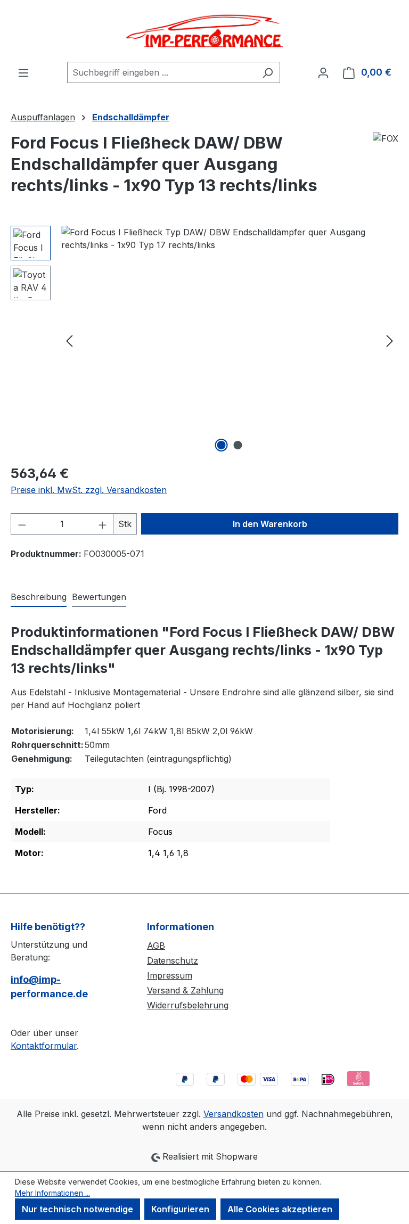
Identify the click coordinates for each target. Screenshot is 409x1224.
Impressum (169, 975)
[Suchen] (267, 72)
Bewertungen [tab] (99, 597)
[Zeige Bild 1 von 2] (221, 445)
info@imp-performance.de (49, 986)
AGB (156, 945)
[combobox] (161, 72)
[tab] (39, 597)
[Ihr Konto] (323, 72)
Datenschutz (172, 960)
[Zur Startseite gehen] (204, 31)
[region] (204, 340)
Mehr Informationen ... (52, 1192)
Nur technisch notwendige (77, 1209)
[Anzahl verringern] (22, 524)
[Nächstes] (390, 340)
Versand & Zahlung (185, 990)
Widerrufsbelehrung (187, 1005)
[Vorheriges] (69, 340)
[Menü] (23, 72)
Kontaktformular (44, 1045)
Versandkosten (233, 1113)
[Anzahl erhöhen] (103, 524)
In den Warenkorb (270, 524)
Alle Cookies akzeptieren (279, 1209)
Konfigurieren (180, 1209)
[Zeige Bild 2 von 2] (238, 445)
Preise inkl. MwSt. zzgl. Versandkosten (89, 489)
